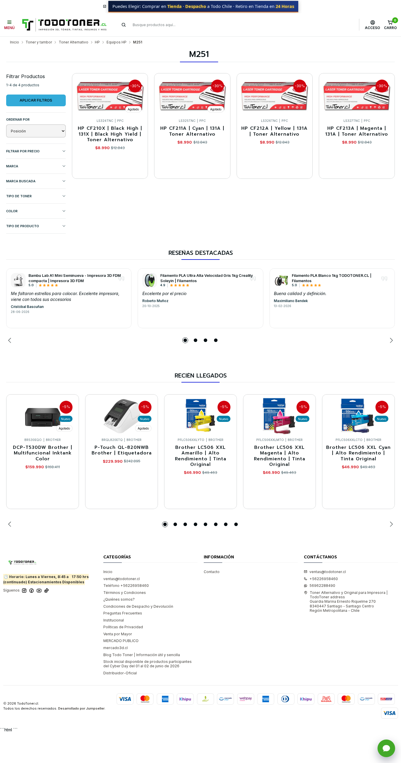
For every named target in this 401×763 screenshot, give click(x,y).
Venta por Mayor (117, 634)
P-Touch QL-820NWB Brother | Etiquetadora (122, 450)
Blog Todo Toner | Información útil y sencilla (141, 655)
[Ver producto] (18, 280)
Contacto (212, 572)
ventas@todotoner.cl (121, 579)
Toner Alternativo (73, 42)
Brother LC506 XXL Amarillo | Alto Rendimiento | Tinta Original (200, 456)
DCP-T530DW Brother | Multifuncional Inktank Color (42, 453)
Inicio (14, 42)
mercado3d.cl (115, 648)
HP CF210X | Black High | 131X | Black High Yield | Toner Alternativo (110, 134)
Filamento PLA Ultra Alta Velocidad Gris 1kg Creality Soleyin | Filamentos (206, 278)
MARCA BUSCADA (21, 181)
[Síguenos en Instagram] (24, 590)
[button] (185, 340)
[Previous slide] (10, 340)
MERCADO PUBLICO (121, 641)
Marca (12, 166)
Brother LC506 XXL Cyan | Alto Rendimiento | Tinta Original (358, 453)
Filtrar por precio (23, 151)
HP (97, 42)
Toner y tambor (39, 42)
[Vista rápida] (138, 95)
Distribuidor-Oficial (120, 673)
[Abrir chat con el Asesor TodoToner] (386, 748)
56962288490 (322, 585)
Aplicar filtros (36, 100)
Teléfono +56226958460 (126, 585)
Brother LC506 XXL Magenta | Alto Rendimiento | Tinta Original (279, 456)
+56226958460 (323, 579)
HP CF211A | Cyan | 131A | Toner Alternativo (192, 131)
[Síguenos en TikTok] (46, 590)
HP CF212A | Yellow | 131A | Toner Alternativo (274, 131)
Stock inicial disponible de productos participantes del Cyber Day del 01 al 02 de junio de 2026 (147, 663)
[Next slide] (390, 340)
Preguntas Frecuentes (122, 613)
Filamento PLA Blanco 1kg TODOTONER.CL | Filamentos (331, 278)
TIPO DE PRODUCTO (22, 226)
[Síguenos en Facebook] (31, 590)
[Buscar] (124, 25)
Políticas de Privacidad (123, 627)
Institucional (113, 620)
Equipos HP (117, 42)
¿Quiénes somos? (119, 599)
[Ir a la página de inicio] (64, 25)
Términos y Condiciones (124, 592)
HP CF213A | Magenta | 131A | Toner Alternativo (356, 131)
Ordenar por (18, 119)
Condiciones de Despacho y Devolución (138, 606)
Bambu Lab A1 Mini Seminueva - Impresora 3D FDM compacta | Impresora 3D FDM (74, 278)
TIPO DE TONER (19, 196)
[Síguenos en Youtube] (39, 590)
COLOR (12, 211)
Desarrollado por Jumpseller (81, 708)
